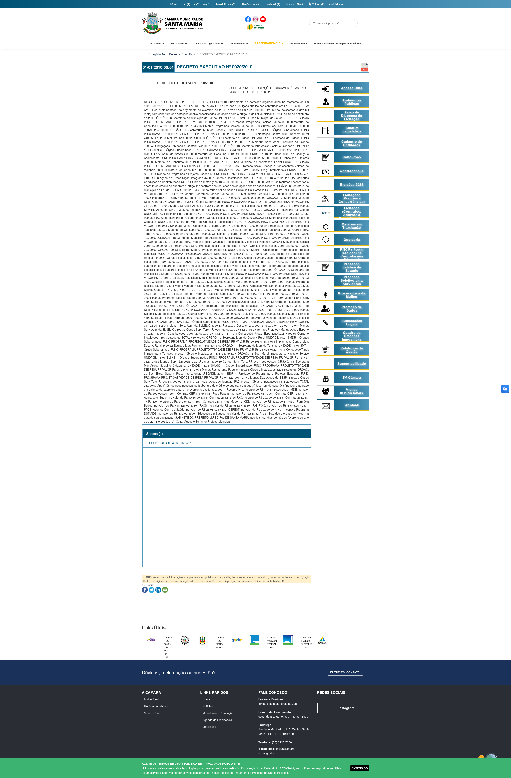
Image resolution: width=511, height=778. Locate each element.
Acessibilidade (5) (225, 4)
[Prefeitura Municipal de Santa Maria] (151, 638)
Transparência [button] (268, 43)
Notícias (208, 706)
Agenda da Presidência (217, 720)
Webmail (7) (273, 4)
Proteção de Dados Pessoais (270, 773)
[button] (157, 43)
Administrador (336, 4)
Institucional (151, 699)
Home (206, 699)
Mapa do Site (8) (295, 4)
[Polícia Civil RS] (185, 636)
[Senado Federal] (288, 636)
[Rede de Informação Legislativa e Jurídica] (322, 636)
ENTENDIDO (360, 768)
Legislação (158, 54)
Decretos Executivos (182, 54)
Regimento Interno (156, 706)
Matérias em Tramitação (218, 713)
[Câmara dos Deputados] (254, 636)
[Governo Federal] (237, 636)
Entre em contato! (345, 672)
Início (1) (174, 4)
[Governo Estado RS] (203, 636)
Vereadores (151, 713)
